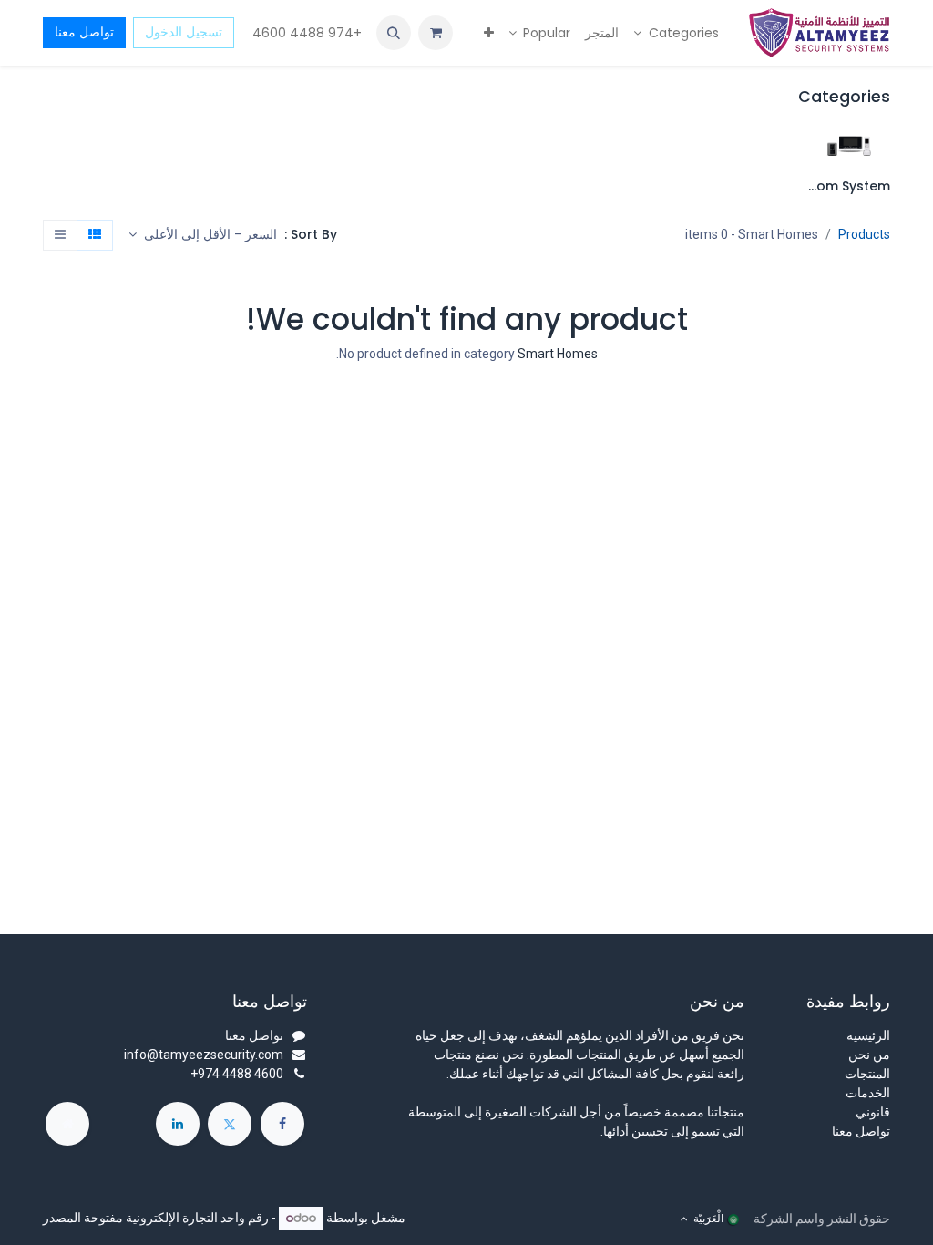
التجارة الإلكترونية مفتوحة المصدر (130, 1217)
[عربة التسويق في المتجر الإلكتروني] (435, 32)
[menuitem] (676, 33)
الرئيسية (868, 1035)
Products (864, 234)
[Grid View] (95, 235)
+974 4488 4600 (305, 33)
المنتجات (867, 1073)
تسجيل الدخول (183, 32)
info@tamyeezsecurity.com (203, 1054)
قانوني (873, 1112)
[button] (393, 32)
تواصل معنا (84, 32)
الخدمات (868, 1093)
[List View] (60, 235)
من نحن (869, 1054)
